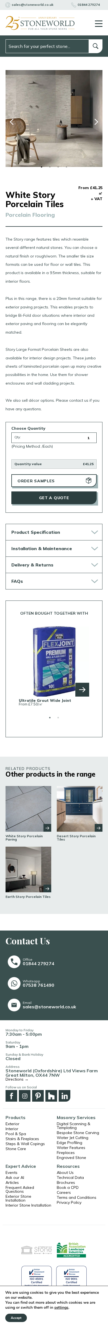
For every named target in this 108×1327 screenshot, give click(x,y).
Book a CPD (68, 1187)
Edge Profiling (69, 1142)
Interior (12, 1128)
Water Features (71, 1147)
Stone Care (16, 1148)
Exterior (12, 1123)
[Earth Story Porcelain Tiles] (28, 869)
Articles (12, 1182)
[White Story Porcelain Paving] (28, 808)
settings (61, 1307)
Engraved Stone (71, 1157)
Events (11, 1172)
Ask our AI (15, 1177)
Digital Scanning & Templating (73, 1125)
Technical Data (70, 1177)
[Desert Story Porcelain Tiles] (79, 808)
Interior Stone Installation (28, 1205)
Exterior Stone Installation (18, 1198)
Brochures (66, 1182)
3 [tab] (58, 167)
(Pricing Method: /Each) (32, 446)
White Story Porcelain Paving (24, 837)
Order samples (36, 480)
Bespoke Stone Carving (78, 1132)
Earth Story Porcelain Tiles (28, 896)
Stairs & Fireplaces (22, 1138)
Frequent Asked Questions (20, 1189)
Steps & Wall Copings (25, 1143)
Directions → (17, 1079)
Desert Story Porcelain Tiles (76, 837)
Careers (64, 1192)
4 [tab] (66, 167)
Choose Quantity (28, 428)
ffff (96, 121)
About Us (65, 1172)
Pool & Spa (16, 1133)
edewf (11, 121)
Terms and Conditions (76, 1197)
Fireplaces (66, 1152)
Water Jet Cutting (72, 1137)
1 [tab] (41, 167)
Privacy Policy (69, 1202)
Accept (16, 1318)
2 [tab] (50, 167)
